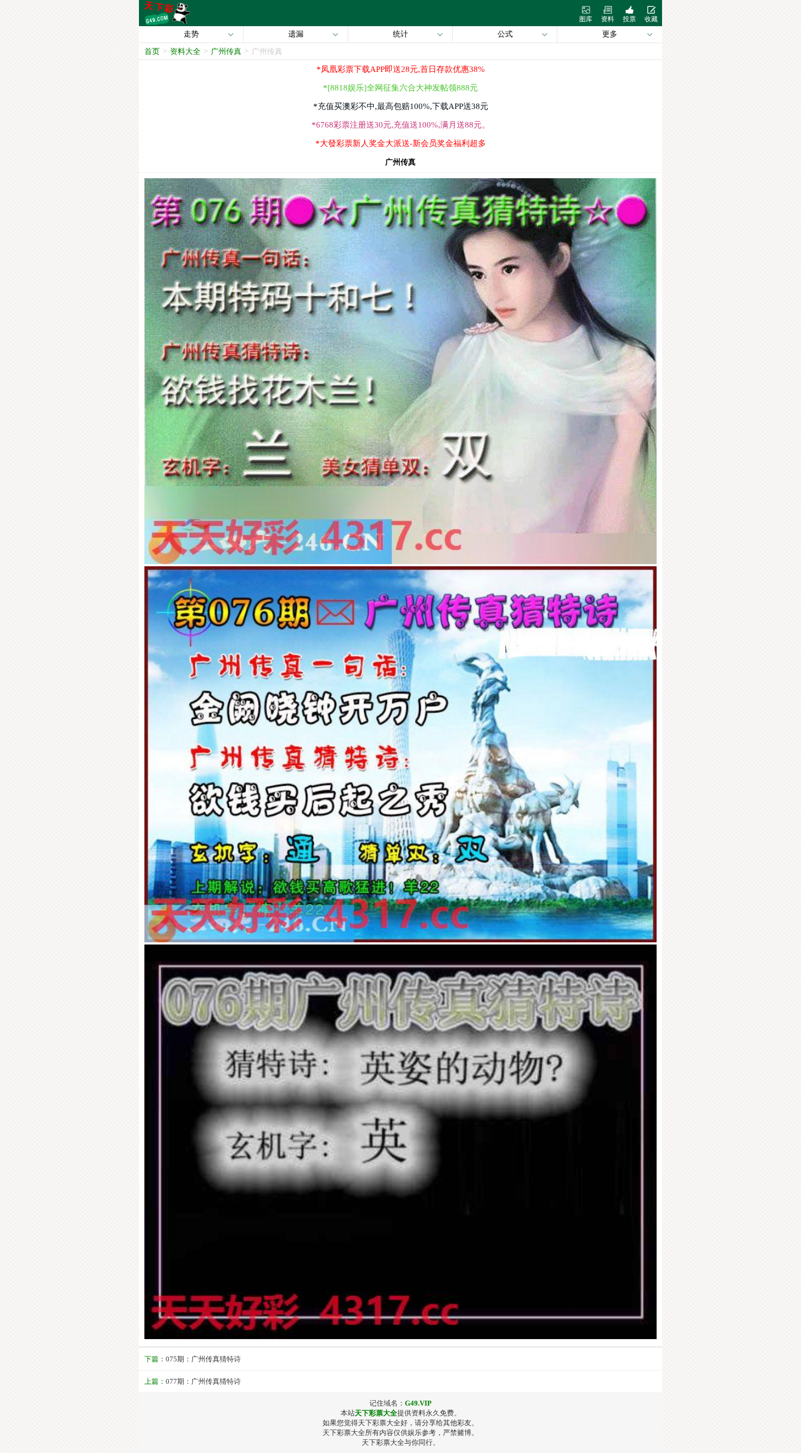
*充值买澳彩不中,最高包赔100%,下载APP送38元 (400, 106)
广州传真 (226, 51)
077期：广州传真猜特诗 (203, 1381)
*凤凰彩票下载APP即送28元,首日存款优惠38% (401, 69)
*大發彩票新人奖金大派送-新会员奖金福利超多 (400, 143)
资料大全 (185, 51)
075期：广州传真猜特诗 (203, 1359)
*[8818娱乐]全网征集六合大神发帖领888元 (400, 87)
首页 (152, 51)
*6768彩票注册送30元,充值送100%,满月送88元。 (401, 124)
